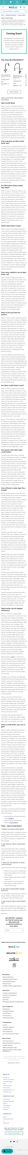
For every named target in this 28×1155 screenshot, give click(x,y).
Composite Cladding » (8, 1027)
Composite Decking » (8, 1011)
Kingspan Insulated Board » (10, 993)
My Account (6, 1099)
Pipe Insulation (14, 822)
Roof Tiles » (6, 999)
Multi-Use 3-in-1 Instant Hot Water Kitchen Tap (17, 76)
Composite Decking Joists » (10, 979)
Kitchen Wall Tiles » (8, 1031)
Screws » (5, 1025)
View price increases (14, 1133)
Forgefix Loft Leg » (8, 1045)
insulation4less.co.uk (8, 1089)
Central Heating (22, 15)
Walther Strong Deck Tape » (10, 1047)
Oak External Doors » (8, 1041)
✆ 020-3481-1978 (8, 1119)
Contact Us (6, 1077)
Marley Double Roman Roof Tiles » (12, 1043)
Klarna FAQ (6, 1107)
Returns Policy (13, 1149)
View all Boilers (14, 92)
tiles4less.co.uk (7, 1092)
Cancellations (6, 1105)
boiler (12, 657)
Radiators (11, 818)
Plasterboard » (6, 1009)
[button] (3, 7)
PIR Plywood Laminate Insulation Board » (13, 1001)
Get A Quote (6, 1087)
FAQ (4, 1083)
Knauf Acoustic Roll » (8, 1018)
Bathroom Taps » (7, 983)
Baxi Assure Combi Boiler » (10, 995)
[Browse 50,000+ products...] (25, 11)
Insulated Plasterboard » (9, 981)
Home (2, 15)
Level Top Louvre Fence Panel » (11, 1033)
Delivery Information (8, 1079)
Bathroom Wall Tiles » (8, 977)
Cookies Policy (19, 1149)
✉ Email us (6, 1123)
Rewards (5, 1109)
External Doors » (7, 1013)
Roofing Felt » (6, 997)
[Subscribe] (22, 930)
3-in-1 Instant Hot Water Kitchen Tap (6, 75)
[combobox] (14, 11)
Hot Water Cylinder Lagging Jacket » (12, 986)
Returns (5, 1103)
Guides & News (7, 1085)
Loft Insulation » (7, 1015)
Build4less (11, 1146)
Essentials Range (7, 1081)
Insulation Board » (7, 1029)
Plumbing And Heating (11, 15)
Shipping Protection (8, 1101)
